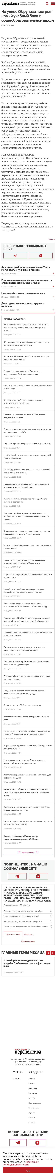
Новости (51, 238)
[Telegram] (17, 876)
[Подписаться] (41, 255)
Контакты (16, 1078)
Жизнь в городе (35, 1102)
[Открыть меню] (53, 3)
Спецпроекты (34, 1107)
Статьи (31, 1083)
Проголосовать (13, 934)
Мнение (32, 1098)
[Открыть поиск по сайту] (47, 4)
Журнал (32, 1112)
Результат (28, 934)
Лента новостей (14, 319)
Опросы (32, 1122)
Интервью (33, 1093)
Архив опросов (28, 940)
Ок (28, 1170)
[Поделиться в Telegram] (15, 255)
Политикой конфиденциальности (21, 1162)
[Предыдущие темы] (48, 953)
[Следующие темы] (53, 953)
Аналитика (33, 1088)
